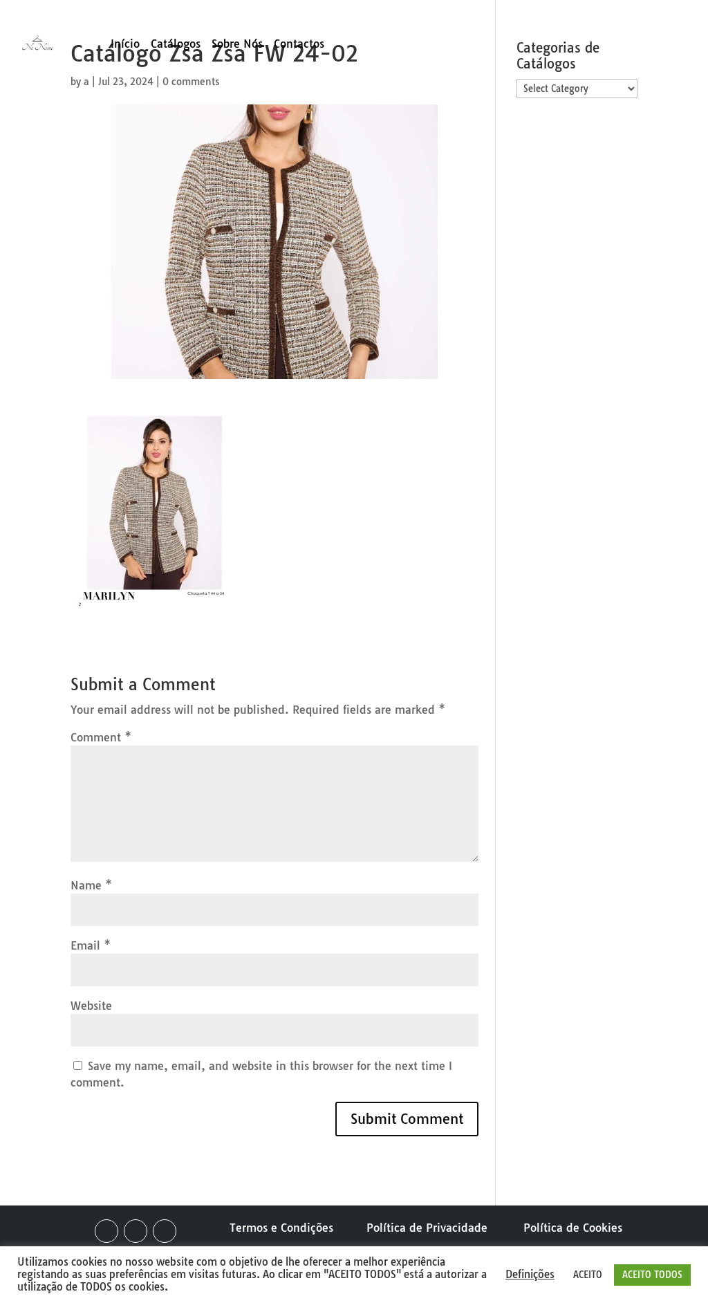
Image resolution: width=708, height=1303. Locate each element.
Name (91, 885)
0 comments (190, 81)
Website (91, 1006)
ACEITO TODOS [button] (652, 1274)
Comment (101, 737)
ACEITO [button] (587, 1274)
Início (125, 44)
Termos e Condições (281, 1228)
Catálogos (176, 44)
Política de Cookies (572, 1228)
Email (91, 945)
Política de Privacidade (426, 1228)
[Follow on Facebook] (106, 1231)
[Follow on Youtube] (164, 1231)
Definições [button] (530, 1274)
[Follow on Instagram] (135, 1231)
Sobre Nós (237, 44)
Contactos (299, 44)
